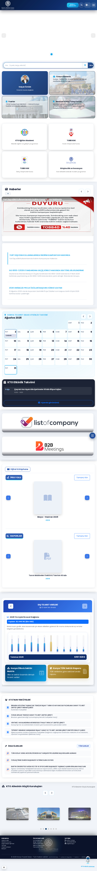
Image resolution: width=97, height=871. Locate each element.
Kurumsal (5, 838)
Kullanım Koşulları (66, 857)
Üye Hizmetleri (38, 838)
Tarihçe (4, 845)
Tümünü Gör (82, 477)
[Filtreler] (85, 65)
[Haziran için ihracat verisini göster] (44, 644)
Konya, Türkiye (70, 840)
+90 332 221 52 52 (71, 842)
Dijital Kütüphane (19, 469)
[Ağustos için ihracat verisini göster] (57, 644)
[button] (47, 259)
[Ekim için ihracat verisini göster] (70, 644)
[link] (48, 813)
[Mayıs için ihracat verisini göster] (38, 644)
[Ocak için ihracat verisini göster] (12, 644)
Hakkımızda (5, 840)
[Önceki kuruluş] (45, 793)
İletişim (4, 848)
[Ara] (81, 5)
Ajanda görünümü (50, 402)
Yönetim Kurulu (6, 842)
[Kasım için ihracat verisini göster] (77, 644)
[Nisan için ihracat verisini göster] (31, 644)
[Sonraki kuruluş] (51, 793)
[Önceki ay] (83, 316)
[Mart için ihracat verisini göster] (25, 644)
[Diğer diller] (87, 5)
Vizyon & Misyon (6, 847)
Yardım (76, 857)
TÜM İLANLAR (83, 746)
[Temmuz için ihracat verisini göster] (51, 644)
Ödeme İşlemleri (38, 843)
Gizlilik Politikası (53, 857)
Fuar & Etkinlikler (38, 847)
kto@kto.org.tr (70, 843)
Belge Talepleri (37, 842)
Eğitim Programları (39, 845)
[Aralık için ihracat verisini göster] (83, 644)
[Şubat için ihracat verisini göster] (18, 644)
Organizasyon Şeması (8, 843)
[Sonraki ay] (89, 316)
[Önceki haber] (81, 191)
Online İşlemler (37, 840)
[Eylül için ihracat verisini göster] (64, 644)
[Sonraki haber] (87, 191)
